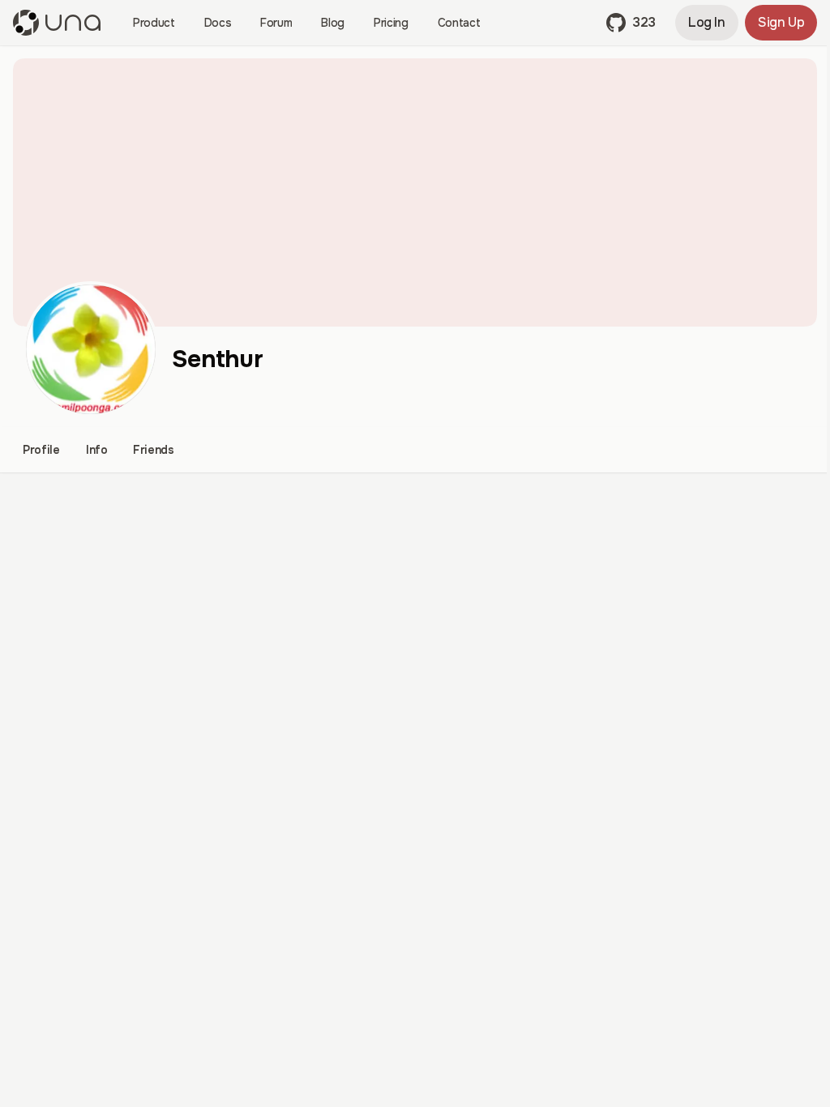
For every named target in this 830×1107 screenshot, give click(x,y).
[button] (631, 23)
